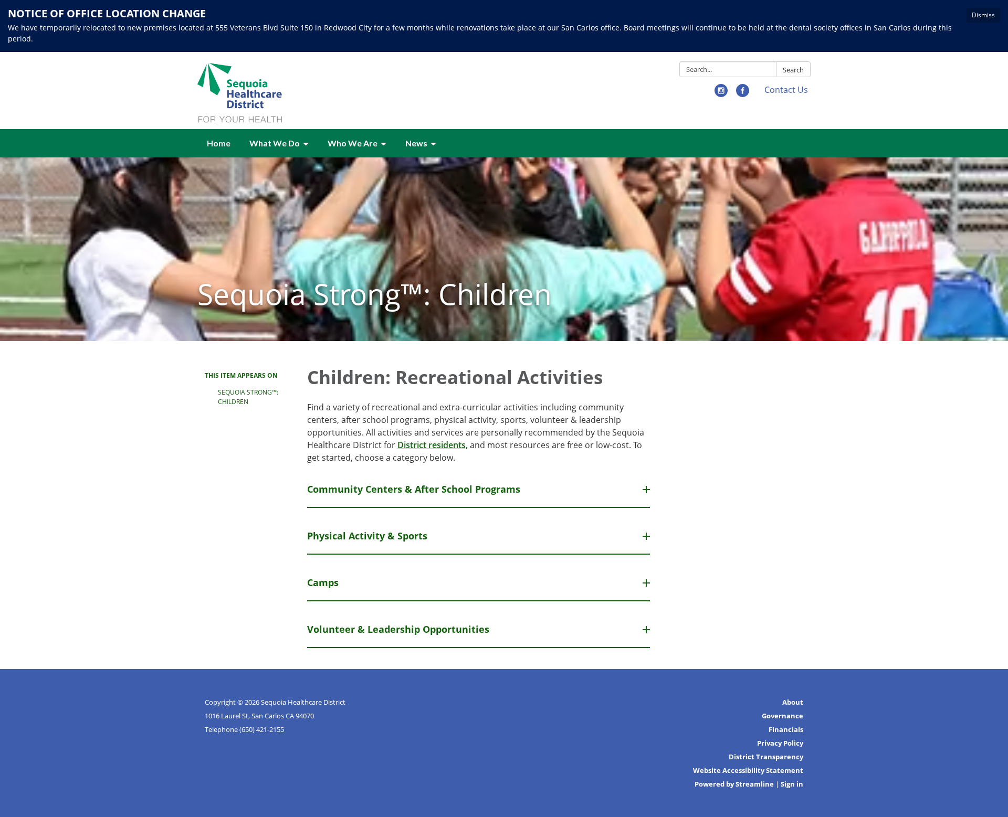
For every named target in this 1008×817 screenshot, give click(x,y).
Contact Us (786, 90)
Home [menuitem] (218, 143)
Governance (782, 715)
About (792, 702)
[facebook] (742, 94)
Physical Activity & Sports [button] (367, 535)
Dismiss (983, 14)
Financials (786, 729)
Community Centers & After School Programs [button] (413, 489)
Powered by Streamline (734, 784)
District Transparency (766, 756)
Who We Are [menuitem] (352, 143)
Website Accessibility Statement (748, 770)
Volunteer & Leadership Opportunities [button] (398, 629)
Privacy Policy (780, 743)
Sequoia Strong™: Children (248, 397)
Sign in (792, 784)
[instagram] (721, 94)
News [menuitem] (416, 143)
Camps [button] (323, 582)
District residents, (432, 445)
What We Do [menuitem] (274, 143)
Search (793, 70)
